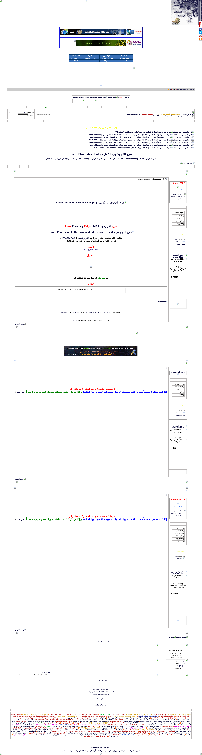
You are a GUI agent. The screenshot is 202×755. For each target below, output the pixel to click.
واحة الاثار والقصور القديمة (131, 721)
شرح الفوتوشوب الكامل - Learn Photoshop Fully (101, 154)
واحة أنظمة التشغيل (109, 728)
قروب (69, 107)
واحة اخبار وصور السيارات (151, 726)
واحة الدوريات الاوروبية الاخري (162, 721)
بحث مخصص (124, 121)
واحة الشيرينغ (104, 734)
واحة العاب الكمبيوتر (85, 719)
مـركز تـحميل (17, 107)
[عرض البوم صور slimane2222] (178, 257)
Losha (107, 694)
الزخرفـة (94, 107)
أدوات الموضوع (24, 166)
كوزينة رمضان (33, 729)
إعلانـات (81, 107)
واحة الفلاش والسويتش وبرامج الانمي (138, 719)
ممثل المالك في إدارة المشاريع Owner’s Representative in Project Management (121, 148)
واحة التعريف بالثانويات (170, 728)
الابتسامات (182, 664)
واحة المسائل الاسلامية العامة (154, 724)
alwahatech (186, 114)
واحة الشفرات (16, 726)
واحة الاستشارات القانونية (101, 729)
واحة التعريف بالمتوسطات (154, 728)
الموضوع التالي (96, 641)
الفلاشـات (134, 107)
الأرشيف (31, 685)
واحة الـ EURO (123, 726)
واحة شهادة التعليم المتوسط (164, 729)
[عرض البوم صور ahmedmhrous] (178, 428)
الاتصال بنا (46, 685)
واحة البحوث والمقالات (116, 729)
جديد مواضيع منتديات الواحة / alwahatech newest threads (110, 94)
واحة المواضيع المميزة (73, 733)
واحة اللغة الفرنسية (147, 723)
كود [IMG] (182, 666)
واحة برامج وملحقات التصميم (134, 114)
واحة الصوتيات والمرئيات (171, 724)
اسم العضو (31, 113)
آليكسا (16, 685)
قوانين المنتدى (181, 672)
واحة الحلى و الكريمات (156, 733)
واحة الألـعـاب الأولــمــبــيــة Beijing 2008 (63, 726)
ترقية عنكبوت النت (101, 705)
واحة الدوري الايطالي (178, 721)
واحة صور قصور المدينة (173, 723)
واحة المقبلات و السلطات (28, 731)
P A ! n (33, 107)
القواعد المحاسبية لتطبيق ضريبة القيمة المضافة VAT (133, 132)
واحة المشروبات (178, 733)
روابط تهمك (186, 107)
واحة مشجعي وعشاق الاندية (110, 726)
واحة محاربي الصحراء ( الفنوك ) (126, 733)
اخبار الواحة (52, 729)
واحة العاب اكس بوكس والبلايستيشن (103, 719)
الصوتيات (149, 107)
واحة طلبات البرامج (121, 728)
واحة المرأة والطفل (27, 724)
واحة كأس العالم (23, 729)
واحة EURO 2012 (114, 736)
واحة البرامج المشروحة (131, 718)
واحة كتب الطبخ (168, 733)
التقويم (25, 121)
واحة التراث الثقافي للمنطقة (36, 721)
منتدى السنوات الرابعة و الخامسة (41, 734)
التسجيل (174, 121)
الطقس (57, 107)
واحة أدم (49, 733)
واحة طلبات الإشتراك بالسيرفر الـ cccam (87, 734)
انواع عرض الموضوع (13, 166)
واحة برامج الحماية (144, 718)
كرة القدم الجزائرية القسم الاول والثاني (104, 733)
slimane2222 (76, 312)
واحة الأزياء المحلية (81, 726)
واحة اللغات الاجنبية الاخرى (133, 723)
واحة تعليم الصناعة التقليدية (80, 721)
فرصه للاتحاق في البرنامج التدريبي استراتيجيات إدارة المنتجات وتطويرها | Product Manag (119, 134)
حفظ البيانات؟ (12, 113)
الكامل (95, 226)
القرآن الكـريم (166, 107)
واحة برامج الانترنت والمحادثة (97, 718)
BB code (182, 661)
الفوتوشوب (105, 226)
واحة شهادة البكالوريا (179, 729)
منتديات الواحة (39, 685)
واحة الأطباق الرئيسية (43, 731)
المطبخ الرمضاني (43, 729)
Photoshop (77, 226)
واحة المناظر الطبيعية (146, 721)
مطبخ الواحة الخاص (86, 733)
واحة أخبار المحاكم (76, 729)
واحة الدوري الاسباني (27, 719)
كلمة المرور (31, 115)
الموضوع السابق (105, 641)
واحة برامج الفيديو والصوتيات (115, 718)
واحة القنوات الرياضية (63, 729)
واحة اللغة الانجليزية (159, 723)
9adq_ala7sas (105, 699)
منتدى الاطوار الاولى (57, 734)
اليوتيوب (108, 107)
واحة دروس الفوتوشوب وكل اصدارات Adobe (163, 719)
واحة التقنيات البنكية (179, 734)
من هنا (20, 391)
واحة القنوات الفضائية (27, 726)
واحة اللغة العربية (181, 731)
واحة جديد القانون (88, 729)
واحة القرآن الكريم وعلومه (22, 723)
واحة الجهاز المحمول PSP (135, 726)
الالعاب (120, 107)
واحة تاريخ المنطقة (50, 721)
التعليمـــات (68, 121)
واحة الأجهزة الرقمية (183, 728)
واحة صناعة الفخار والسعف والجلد (99, 721)
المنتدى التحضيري (69, 734)
